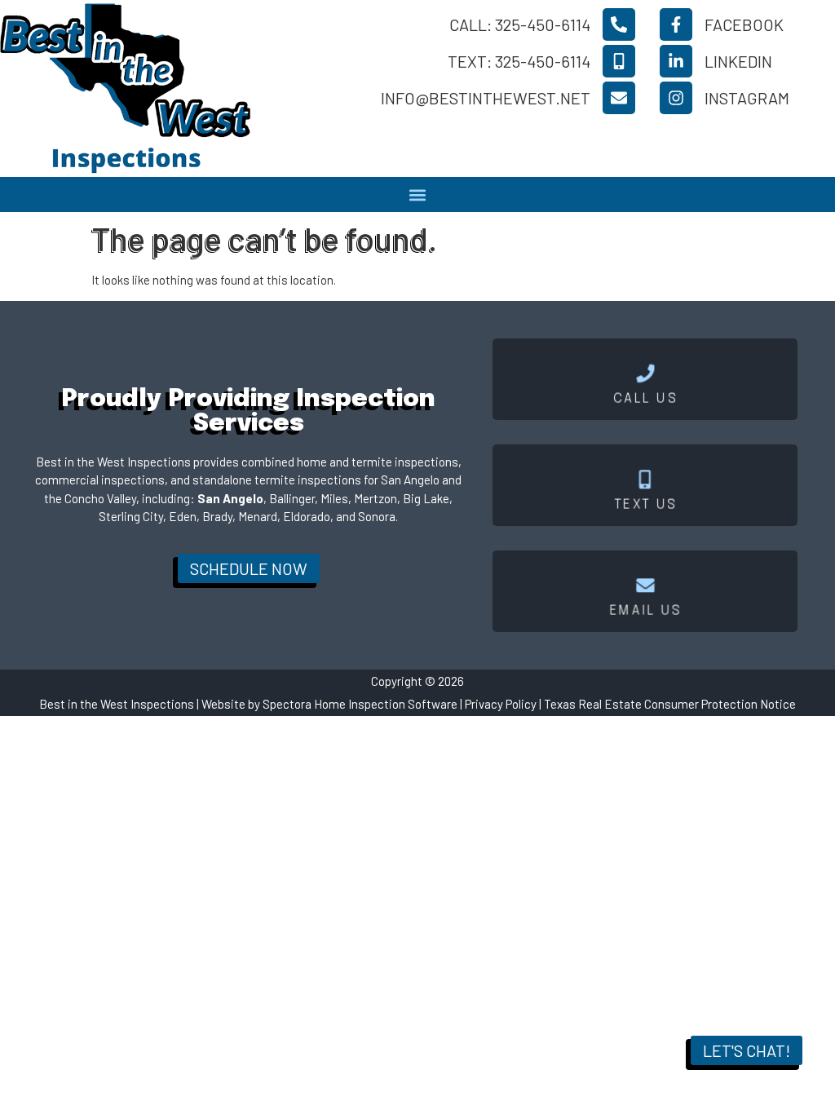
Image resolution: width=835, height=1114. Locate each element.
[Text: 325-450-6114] (619, 61)
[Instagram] (676, 98)
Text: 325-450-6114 (519, 61)
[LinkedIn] (676, 61)
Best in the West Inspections (116, 703)
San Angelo (230, 498)
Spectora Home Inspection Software (360, 703)
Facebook (744, 24)
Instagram (747, 98)
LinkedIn (738, 61)
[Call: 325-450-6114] (619, 24)
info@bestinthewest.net (485, 98)
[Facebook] (676, 24)
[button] (417, 194)
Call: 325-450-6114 (519, 24)
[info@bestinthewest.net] (619, 98)
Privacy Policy (501, 703)
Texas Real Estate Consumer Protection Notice (670, 703)
